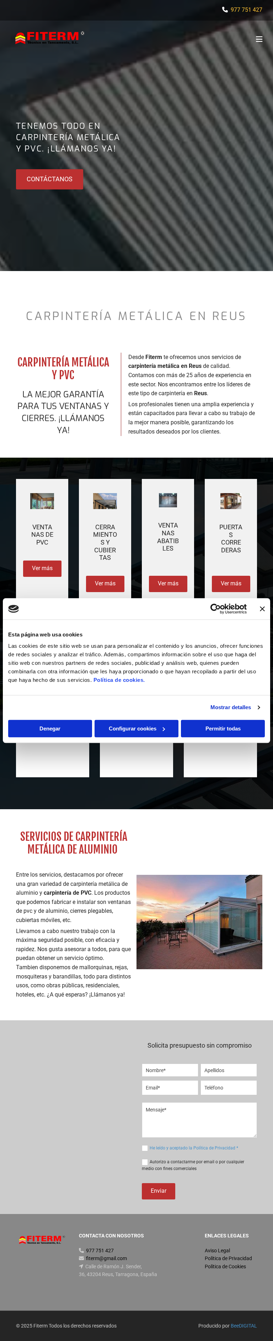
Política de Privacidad (228, 1258)
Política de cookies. (119, 680)
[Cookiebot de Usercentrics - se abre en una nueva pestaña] (215, 608)
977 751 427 (246, 9)
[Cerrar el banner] (262, 608)
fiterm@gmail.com (106, 1258)
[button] (181, 40)
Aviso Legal (217, 1250)
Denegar (49, 728)
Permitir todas (223, 728)
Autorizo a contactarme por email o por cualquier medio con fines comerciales (193, 1165)
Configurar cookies (132, 728)
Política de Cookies (225, 1266)
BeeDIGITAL (244, 1326)
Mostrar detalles (230, 707)
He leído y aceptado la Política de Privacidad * (194, 1148)
